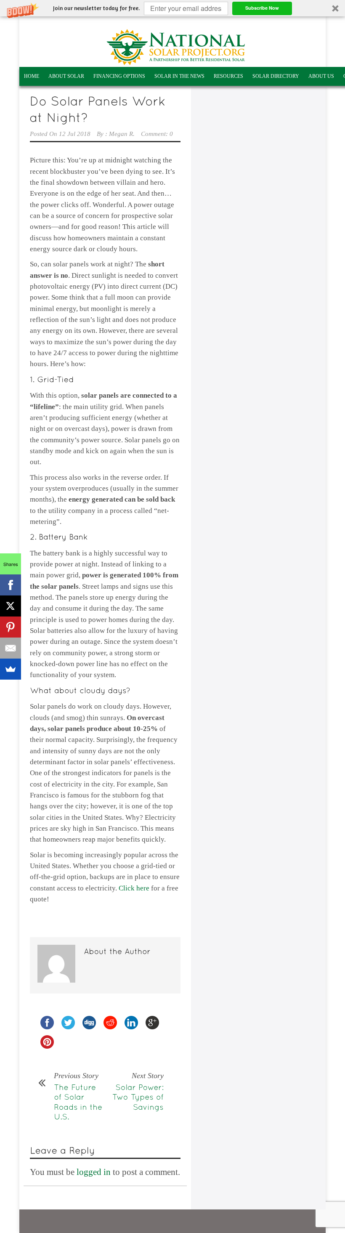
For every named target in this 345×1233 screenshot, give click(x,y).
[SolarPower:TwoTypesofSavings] (137, 1096)
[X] (10, 605)
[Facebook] (10, 584)
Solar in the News (179, 76)
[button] (172, 8)
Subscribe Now (262, 8)
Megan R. (122, 133)
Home (31, 76)
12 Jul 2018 (74, 133)
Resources (228, 76)
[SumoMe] (10, 669)
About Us (321, 76)
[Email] (10, 648)
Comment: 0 (157, 133)
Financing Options (119, 76)
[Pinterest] (10, 627)
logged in (94, 1172)
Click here (134, 888)
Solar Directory (275, 76)
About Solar (66, 76)
